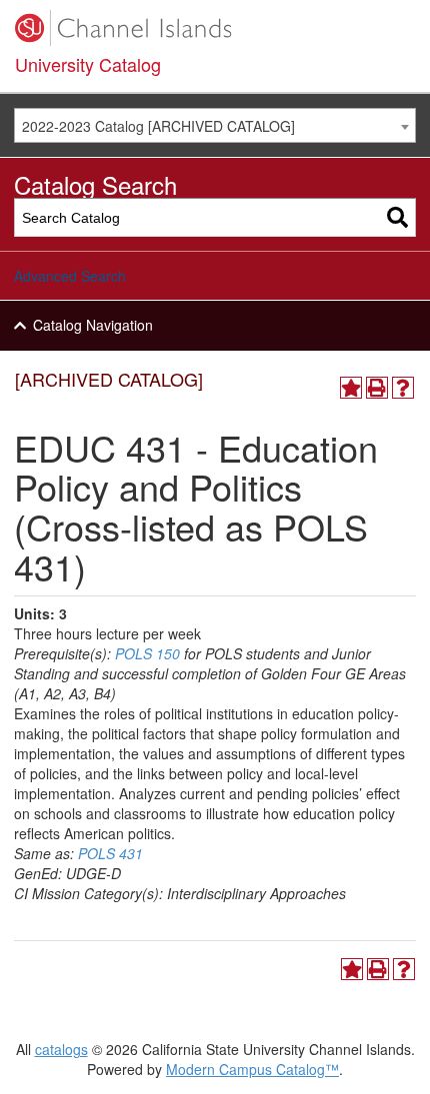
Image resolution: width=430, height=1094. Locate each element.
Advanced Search (70, 276)
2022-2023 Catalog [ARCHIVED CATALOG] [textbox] (158, 126)
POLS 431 (110, 853)
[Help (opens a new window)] (403, 388)
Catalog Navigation (93, 325)
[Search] (397, 217)
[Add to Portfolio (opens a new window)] (351, 388)
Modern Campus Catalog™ (252, 1069)
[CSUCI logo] (215, 28)
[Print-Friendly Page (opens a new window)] (377, 388)
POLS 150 (147, 653)
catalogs (61, 1049)
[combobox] (215, 125)
